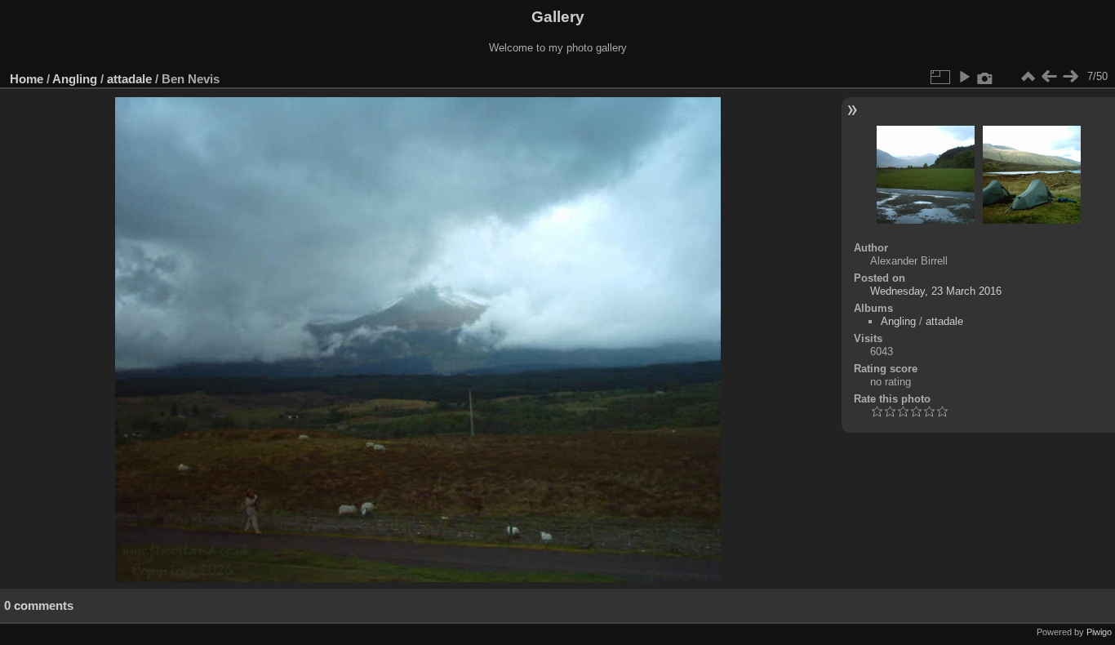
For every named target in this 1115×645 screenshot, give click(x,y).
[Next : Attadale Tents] (1070, 76)
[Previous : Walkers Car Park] (1048, 76)
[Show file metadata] (985, 76)
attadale (129, 79)
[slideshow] (964, 76)
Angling (74, 79)
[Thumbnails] (1027, 76)
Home (26, 79)
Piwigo (1099, 632)
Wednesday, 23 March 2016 (936, 291)
